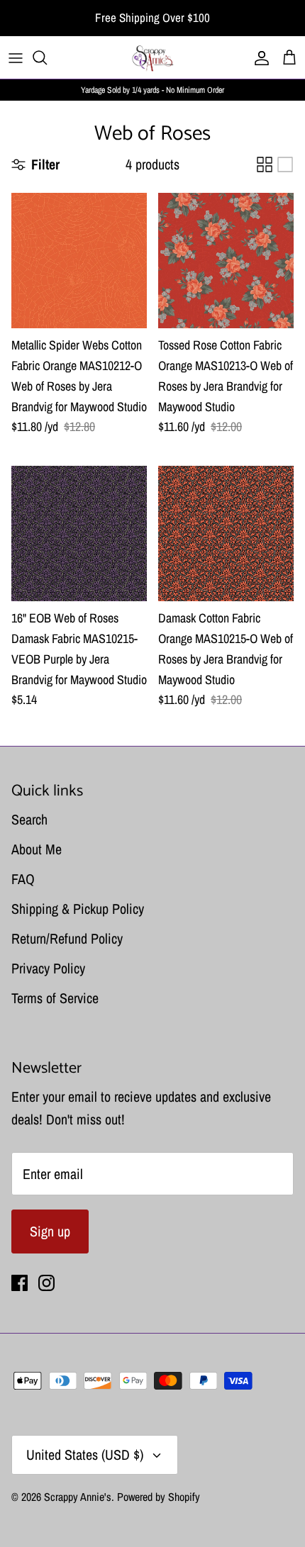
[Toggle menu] (15, 57)
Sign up (50, 1231)
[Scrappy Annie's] (152, 57)
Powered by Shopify (158, 1496)
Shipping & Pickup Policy (77, 908)
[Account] (258, 57)
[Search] (46, 57)
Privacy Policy (48, 968)
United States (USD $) (84, 1454)
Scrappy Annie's (77, 1496)
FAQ (23, 878)
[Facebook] (19, 1283)
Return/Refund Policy (67, 938)
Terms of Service (55, 997)
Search (29, 819)
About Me (36, 849)
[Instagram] (46, 1283)
